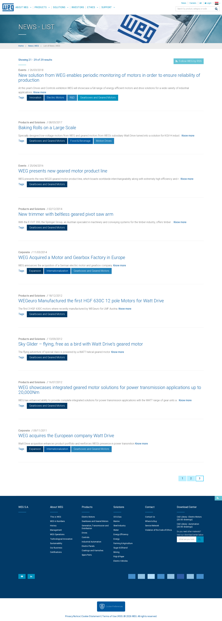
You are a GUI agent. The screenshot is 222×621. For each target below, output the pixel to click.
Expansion (35, 270)
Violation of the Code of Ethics (158, 530)
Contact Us (150, 517)
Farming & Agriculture (122, 543)
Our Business (56, 548)
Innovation (35, 97)
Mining (116, 552)
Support (106, 7)
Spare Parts (87, 555)
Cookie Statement (91, 616)
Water (116, 530)
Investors (78, 7)
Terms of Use (109, 616)
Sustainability (56, 543)
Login (208, 3)
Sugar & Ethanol (120, 548)
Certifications (56, 552)
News (183, 3)
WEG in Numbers (57, 521)
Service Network (152, 526)
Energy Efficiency (120, 534)
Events (22, 70)
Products (41, 7)
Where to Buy (151, 521)
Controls (85, 537)
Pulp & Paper (118, 556)
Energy (116, 539)
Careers (192, 3)
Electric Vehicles (120, 561)
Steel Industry (119, 526)
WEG (7, 7)
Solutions (59, 7)
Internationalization (57, 270)
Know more (39, 92)
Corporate (24, 252)
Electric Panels (88, 546)
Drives (84, 533)
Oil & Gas (117, 517)
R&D (72, 97)
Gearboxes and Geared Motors (98, 97)
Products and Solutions (31, 122)
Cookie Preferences (114, 606)
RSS (120, 616)
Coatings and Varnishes (92, 550)
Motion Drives (104, 140)
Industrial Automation (91, 542)
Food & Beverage (80, 140)
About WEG (21, 7)
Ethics (91, 7)
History (53, 526)
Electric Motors (55, 97)
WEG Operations (57, 534)
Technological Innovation (61, 539)
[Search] (216, 9)
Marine (116, 521)
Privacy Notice (72, 616)
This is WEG (55, 517)
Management (56, 530)
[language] (217, 3)
